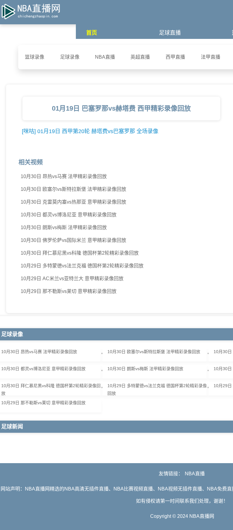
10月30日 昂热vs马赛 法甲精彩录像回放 (64, 176)
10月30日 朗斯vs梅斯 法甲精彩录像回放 (64, 227)
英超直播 (140, 57)
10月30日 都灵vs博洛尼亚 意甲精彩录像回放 (68, 214)
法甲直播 (210, 57)
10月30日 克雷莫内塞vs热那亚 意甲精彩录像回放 (73, 202)
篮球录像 (34, 57)
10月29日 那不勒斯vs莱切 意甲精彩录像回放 (68, 291)
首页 (91, 33)
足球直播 (170, 33)
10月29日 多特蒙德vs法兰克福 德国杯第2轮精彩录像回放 (82, 265)
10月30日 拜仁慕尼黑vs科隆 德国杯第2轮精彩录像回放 (80, 253)
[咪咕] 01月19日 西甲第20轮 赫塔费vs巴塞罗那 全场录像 (90, 131)
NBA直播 (105, 57)
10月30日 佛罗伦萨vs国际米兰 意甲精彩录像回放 (73, 240)
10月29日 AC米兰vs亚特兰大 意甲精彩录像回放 (72, 278)
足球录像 (69, 57)
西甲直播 (175, 57)
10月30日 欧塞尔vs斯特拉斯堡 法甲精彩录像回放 (73, 189)
